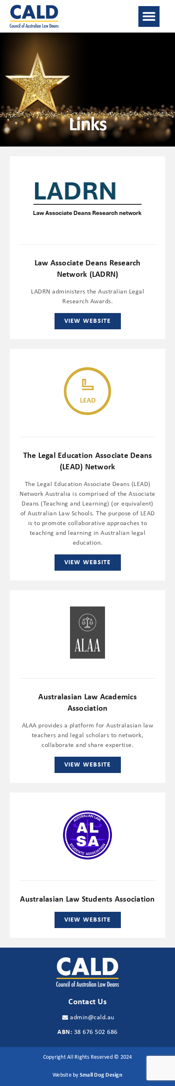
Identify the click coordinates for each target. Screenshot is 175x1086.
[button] (149, 16)
